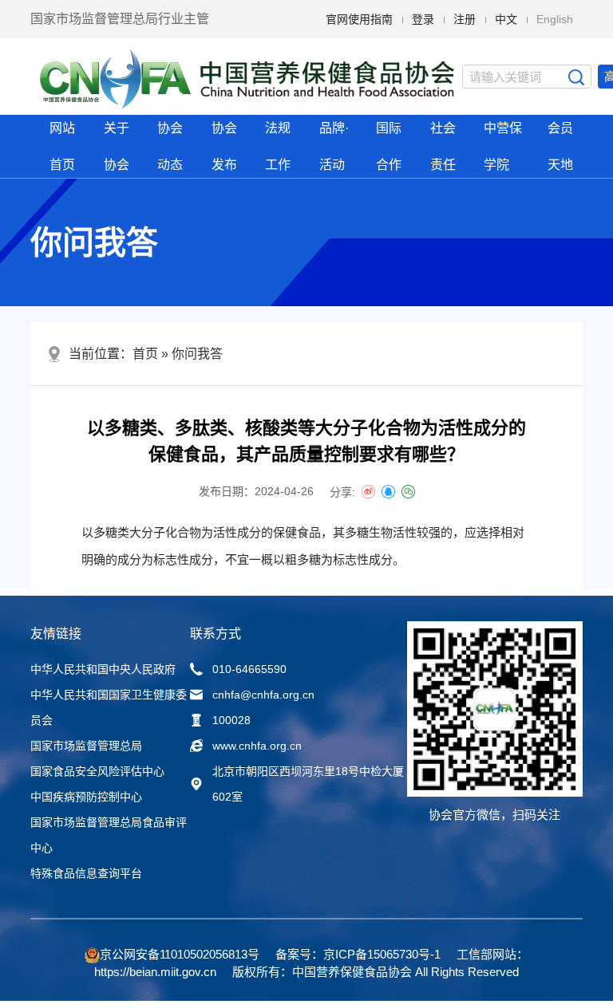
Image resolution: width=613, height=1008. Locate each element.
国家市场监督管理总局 (86, 745)
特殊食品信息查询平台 (86, 873)
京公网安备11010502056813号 (179, 954)
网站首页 (62, 146)
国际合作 (388, 146)
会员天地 (560, 146)
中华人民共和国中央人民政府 (103, 669)
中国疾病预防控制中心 (86, 796)
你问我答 (197, 353)
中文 (506, 19)
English (554, 19)
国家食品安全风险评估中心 (97, 771)
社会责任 (443, 146)
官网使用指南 (359, 19)
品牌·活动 (334, 146)
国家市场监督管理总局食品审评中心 (108, 835)
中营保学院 (503, 146)
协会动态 (170, 146)
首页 (145, 353)
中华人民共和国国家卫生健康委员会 (108, 707)
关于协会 (116, 146)
